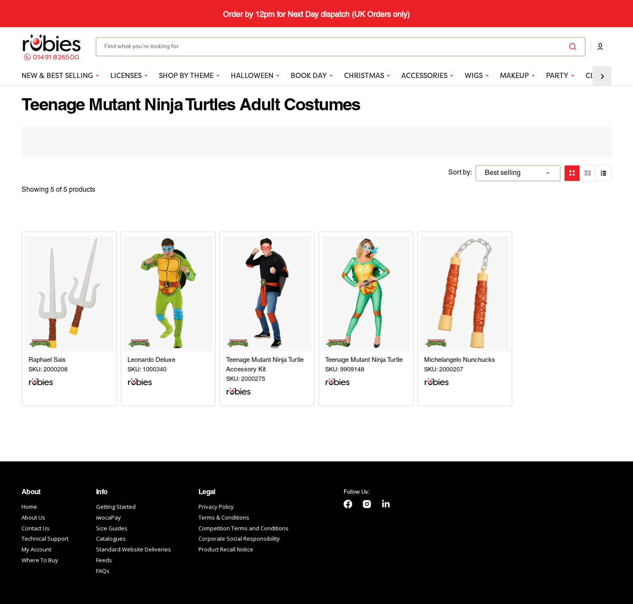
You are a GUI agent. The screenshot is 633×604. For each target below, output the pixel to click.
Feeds (104, 560)
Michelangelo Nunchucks (459, 360)
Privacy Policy (216, 507)
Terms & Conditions (224, 517)
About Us (33, 517)
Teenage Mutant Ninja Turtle (364, 360)
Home (29, 507)
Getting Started (116, 507)
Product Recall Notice (226, 549)
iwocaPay (108, 517)
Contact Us (36, 528)
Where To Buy (40, 560)
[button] (600, 46)
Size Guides (111, 528)
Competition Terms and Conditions (244, 528)
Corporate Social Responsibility (239, 538)
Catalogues (111, 538)
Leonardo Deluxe (151, 360)
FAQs (102, 571)
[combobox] (341, 46)
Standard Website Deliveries (133, 549)
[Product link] (69, 293)
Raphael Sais (47, 360)
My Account (36, 549)
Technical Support (45, 538)
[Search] (574, 46)
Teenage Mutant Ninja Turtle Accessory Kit (265, 365)
